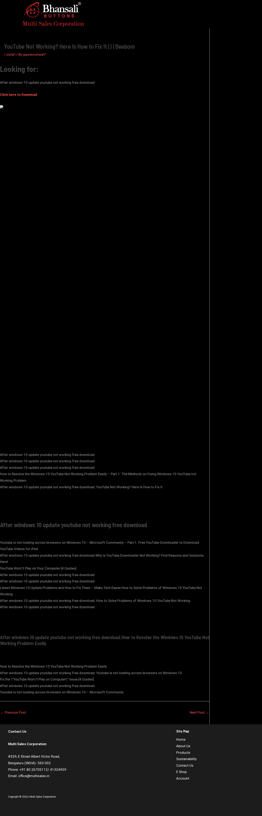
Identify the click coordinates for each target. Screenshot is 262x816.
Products (158, 5)
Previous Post (13, 712)
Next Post (199, 712)
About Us (138, 5)
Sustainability (117, 12)
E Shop (160, 12)
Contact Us (141, 12)
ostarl (10, 54)
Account (158, 19)
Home (121, 5)
